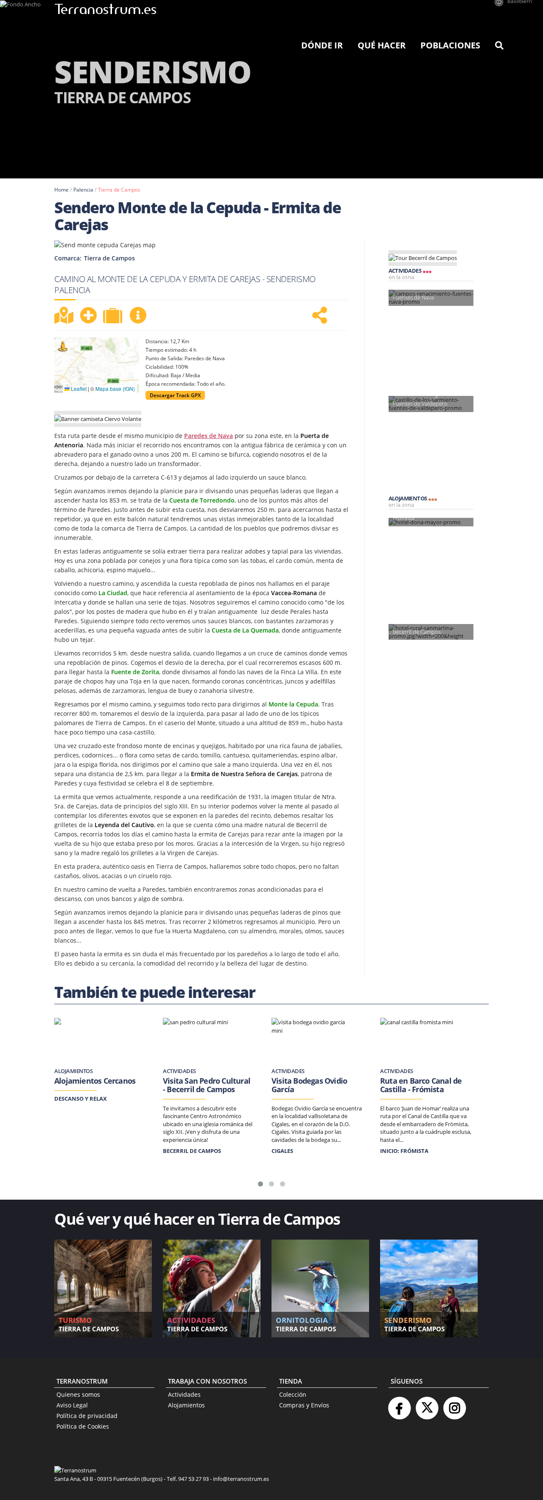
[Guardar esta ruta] (88, 315)
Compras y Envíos (304, 1405)
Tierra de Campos (119, 189)
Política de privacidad (87, 1416)
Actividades (184, 1394)
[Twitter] (426, 1404)
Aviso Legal (72, 1405)
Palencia (83, 189)
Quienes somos (78, 1394)
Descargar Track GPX (175, 395)
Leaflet (78, 388)
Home (61, 189)
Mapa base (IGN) (115, 388)
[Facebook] (399, 1404)
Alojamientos (186, 1405)
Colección (292, 1394)
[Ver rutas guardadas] (113, 316)
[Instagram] (454, 1404)
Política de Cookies (82, 1426)
